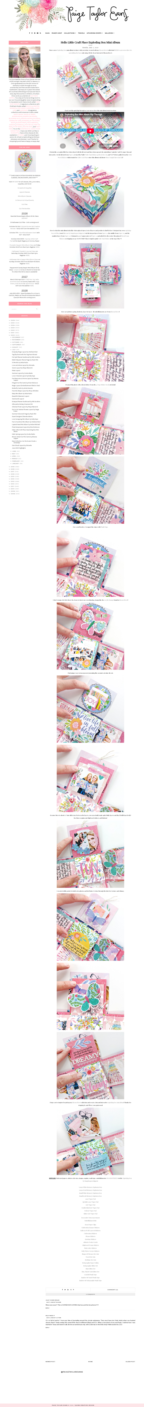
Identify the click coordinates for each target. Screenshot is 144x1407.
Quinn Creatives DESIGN (84, 1405)
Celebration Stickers (90, 1233)
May (14, 454)
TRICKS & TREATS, (30, 114)
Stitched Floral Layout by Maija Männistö (25, 407)
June (14, 451)
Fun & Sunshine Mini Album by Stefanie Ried (26, 422)
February (16, 461)
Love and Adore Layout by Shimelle (23, 365)
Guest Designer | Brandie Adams (22, 416)
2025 (13, 323)
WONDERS (25, 121)
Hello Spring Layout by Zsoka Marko (23, 434)
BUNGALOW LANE (15, 121)
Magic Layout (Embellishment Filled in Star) (26, 385)
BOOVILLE (29, 106)
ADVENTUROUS (17, 116)
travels (81, 33)
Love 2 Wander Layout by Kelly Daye (23, 376)
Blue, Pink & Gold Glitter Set (90, 1272)
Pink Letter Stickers (90, 1248)
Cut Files (25, 204)
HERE (37, 228)
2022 (13, 330)
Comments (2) (113, 1289)
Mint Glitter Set (90, 1269)
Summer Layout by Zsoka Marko (22, 373)
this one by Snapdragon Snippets (73, 233)
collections (69, 33)
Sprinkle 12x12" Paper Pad (90, 1202)
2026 (13, 320)
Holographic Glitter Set (90, 1266)
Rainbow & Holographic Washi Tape (90, 1280)
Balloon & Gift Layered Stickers (90, 1230)
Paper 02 (105, 233)
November (16, 339)
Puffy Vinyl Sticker (91, 155)
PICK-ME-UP (29, 125)
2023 (13, 327)
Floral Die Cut (102, 155)
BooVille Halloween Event (28, 233)
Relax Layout (16, 370)
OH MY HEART (17, 127)
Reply (47, 1308)
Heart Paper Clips (90, 1225)
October (16, 342)
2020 (13, 335)
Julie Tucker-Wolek (52, 1300)
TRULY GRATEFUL (32, 123)
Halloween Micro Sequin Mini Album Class (24, 259)
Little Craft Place (83, 157)
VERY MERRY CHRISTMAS (25, 108)
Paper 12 (71, 155)
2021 (13, 332)
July (14, 349)
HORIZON (12, 125)
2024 (13, 325)
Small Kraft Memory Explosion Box (90, 1196)
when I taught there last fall (114, 157)
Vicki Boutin (19, 283)
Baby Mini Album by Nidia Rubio (22, 393)
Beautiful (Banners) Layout (20, 396)
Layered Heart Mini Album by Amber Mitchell (26, 424)
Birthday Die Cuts (90, 1260)
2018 (13, 469)
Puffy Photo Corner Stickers (90, 1251)
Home (90, 1361)
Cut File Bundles (24, 208)
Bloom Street (103, 50)
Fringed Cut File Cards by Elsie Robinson (25, 383)
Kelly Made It (50, 1315)
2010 (13, 489)
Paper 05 (121, 233)
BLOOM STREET (112, 1178)
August (15, 347)
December (16, 337)
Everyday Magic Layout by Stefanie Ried (24, 352)
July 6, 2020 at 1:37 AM (53, 1317)
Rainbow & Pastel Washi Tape (90, 1277)
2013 (13, 481)
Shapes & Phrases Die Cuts (90, 1254)
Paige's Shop (57, 33)
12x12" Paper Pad (90, 1199)
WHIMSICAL (20, 125)
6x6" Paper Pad (90, 1205)
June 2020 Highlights (19, 448)
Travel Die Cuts (90, 1257)
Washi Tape (104, 527)
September (17, 344)
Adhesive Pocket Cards (90, 1242)
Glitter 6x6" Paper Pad (90, 1214)
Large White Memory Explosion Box (90, 1187)
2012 (13, 484)
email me (17, 270)
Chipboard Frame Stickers (90, 1245)
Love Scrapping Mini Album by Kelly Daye (25, 419)
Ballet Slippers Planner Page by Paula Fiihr (25, 360)
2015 (13, 476)
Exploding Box (61, 50)
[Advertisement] (24, 529)
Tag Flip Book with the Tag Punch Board (24, 354)
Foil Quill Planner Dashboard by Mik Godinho (26, 357)
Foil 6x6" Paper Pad (90, 1211)
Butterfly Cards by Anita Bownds (22, 388)
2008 (13, 493)
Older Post (130, 1361)
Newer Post (50, 1361)
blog (47, 33)
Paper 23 (67, 236)
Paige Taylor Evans (60, 1405)
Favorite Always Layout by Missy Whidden (25, 391)
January (16, 463)
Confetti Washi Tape (90, 1274)
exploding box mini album (116, 1102)
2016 (13, 474)
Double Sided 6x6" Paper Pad (90, 1208)
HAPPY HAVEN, (19, 114)
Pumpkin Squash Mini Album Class (22, 245)
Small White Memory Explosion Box (90, 1193)
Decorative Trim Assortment (90, 1218)
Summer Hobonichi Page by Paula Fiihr (24, 414)
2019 (13, 466)
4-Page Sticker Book (102, 385)
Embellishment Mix (90, 1221)
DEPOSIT (25, 218)
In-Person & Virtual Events (24, 200)
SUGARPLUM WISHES (30, 116)
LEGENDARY (24, 110)
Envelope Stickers (90, 1239)
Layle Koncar (29, 283)
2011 (13, 486)
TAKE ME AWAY (27, 127)
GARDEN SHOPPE (26, 118)
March (15, 458)
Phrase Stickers (90, 1236)
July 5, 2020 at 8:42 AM (53, 1302)
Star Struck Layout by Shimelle (22, 445)
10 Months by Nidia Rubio (20, 362)
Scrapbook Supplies (25, 188)
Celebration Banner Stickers (90, 1227)
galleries (109, 33)
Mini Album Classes (24, 196)
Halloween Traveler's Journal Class (24, 251)
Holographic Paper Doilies (90, 1263)
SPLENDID (36, 118)
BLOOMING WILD (14, 118)
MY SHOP (21, 135)
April (14, 456)
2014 (13, 479)
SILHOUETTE (15, 133)
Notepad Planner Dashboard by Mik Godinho (26, 401)
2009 (13, 491)
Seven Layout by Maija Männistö (22, 368)
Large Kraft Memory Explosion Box (90, 1190)
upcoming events (94, 33)
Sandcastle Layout (18, 399)
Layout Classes (24, 192)
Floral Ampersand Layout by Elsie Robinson (26, 427)
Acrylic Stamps (108, 600)
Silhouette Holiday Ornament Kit (22, 404)
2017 (13, 471)
